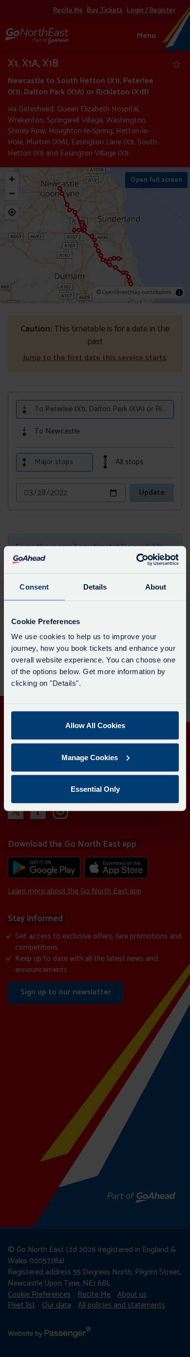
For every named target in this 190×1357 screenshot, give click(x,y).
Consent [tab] (34, 586)
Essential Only (95, 789)
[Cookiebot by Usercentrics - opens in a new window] (137, 560)
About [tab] (156, 586)
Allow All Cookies (95, 725)
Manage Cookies (89, 757)
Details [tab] (95, 586)
